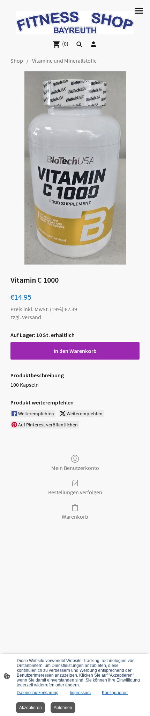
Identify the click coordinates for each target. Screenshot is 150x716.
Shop (16, 60)
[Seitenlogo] (75, 22)
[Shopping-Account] (93, 44)
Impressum (80, 692)
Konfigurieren (115, 692)
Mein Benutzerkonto (75, 467)
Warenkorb (75, 516)
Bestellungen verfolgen (75, 492)
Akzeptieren (30, 707)
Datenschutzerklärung (38, 692)
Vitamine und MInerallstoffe (64, 60)
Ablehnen (63, 707)
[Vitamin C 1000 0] (75, 168)
